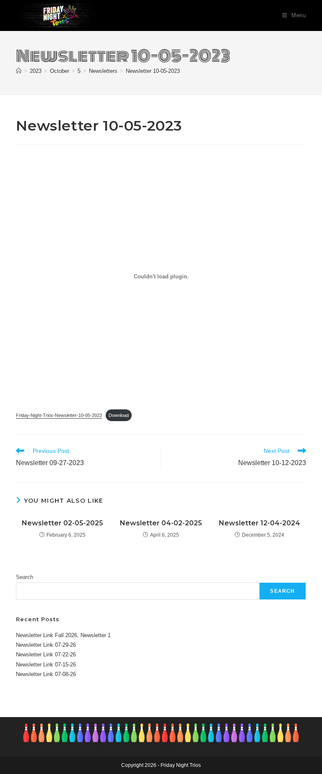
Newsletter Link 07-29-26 (46, 645)
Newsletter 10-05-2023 (153, 71)
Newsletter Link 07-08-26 (46, 674)
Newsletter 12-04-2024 (259, 523)
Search (24, 577)
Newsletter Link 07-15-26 (46, 664)
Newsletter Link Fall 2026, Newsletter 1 (63, 635)
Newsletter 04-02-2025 (161, 523)
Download (119, 415)
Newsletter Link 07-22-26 (46, 654)
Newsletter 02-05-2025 (62, 523)
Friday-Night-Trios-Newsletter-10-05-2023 (59, 415)
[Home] (18, 71)
